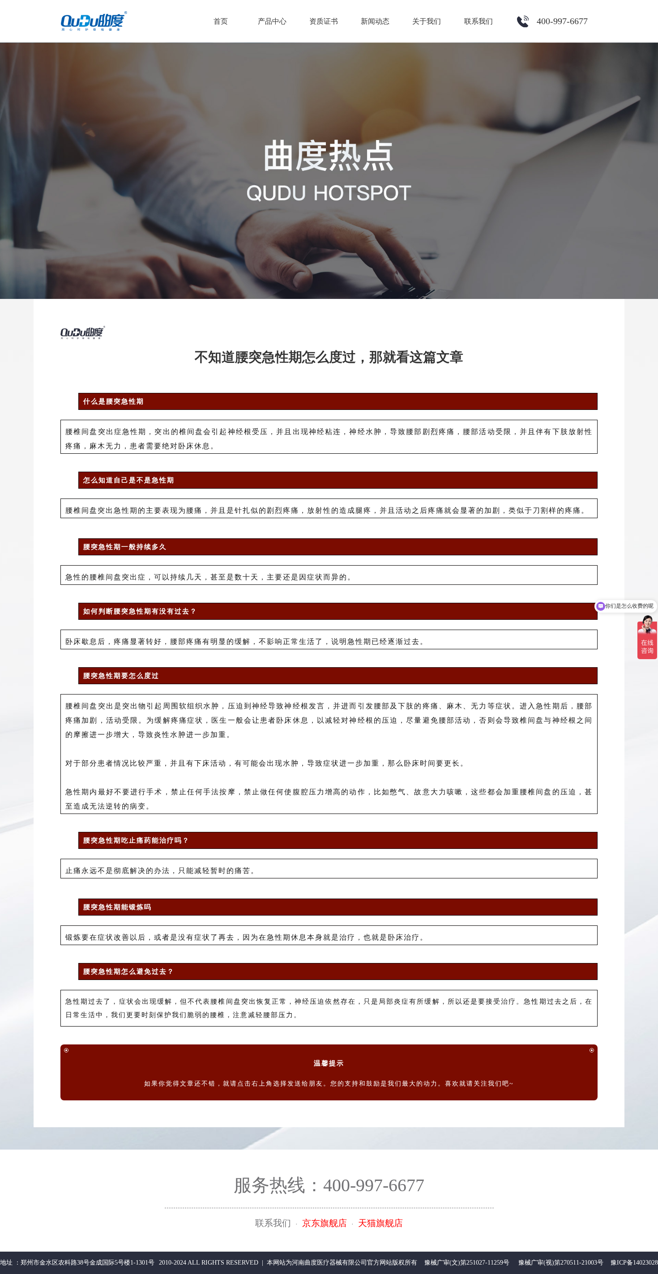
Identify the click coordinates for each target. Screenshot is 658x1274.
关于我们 (426, 21)
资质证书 (323, 21)
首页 (221, 21)
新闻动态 (375, 21)
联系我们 (478, 21)
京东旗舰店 (324, 1223)
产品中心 (272, 21)
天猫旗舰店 (380, 1223)
